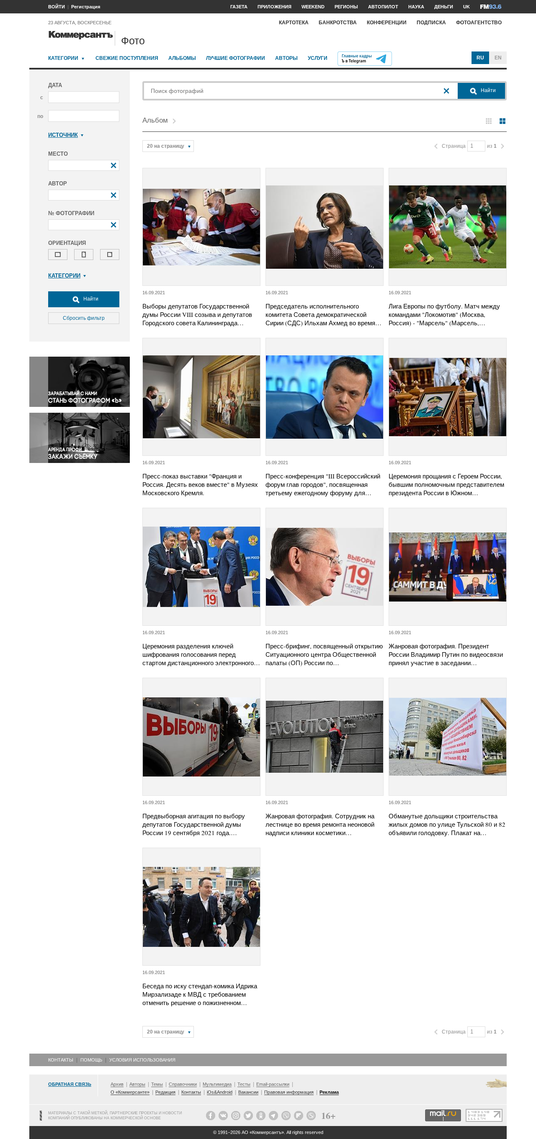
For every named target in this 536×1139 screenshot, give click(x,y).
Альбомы (182, 58)
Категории (63, 58)
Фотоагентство (479, 23)
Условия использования (142, 1059)
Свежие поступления (126, 58)
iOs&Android (219, 1092)
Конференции (387, 23)
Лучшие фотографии (235, 58)
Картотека (294, 23)
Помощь (91, 1059)
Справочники (183, 1084)
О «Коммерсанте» (130, 1092)
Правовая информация (289, 1092)
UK (466, 6)
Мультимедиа (217, 1084)
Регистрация (85, 6)
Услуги (317, 58)
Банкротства (338, 23)
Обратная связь (69, 1084)
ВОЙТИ (56, 6)
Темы (157, 1084)
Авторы (286, 58)
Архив (117, 1084)
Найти (90, 299)
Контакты (60, 1059)
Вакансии (248, 1092)
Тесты (243, 1084)
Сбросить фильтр (84, 318)
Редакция (165, 1092)
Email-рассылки (272, 1084)
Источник (63, 135)
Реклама (329, 1092)
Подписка (431, 23)
